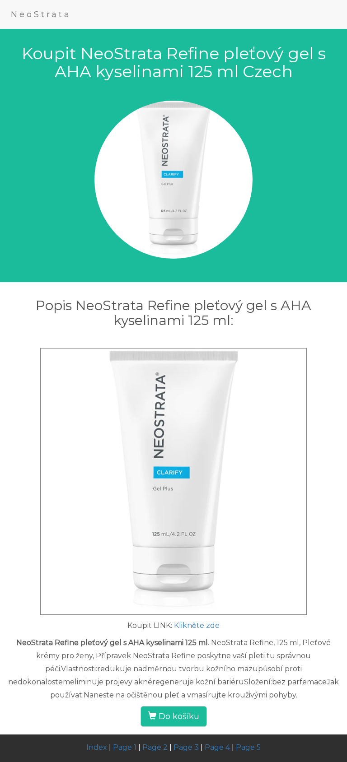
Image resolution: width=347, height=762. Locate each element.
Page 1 (124, 747)
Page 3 (186, 747)
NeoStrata (41, 14)
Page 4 (217, 747)
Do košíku (177, 716)
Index (96, 747)
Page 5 (248, 747)
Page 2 (155, 747)
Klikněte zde (197, 625)
